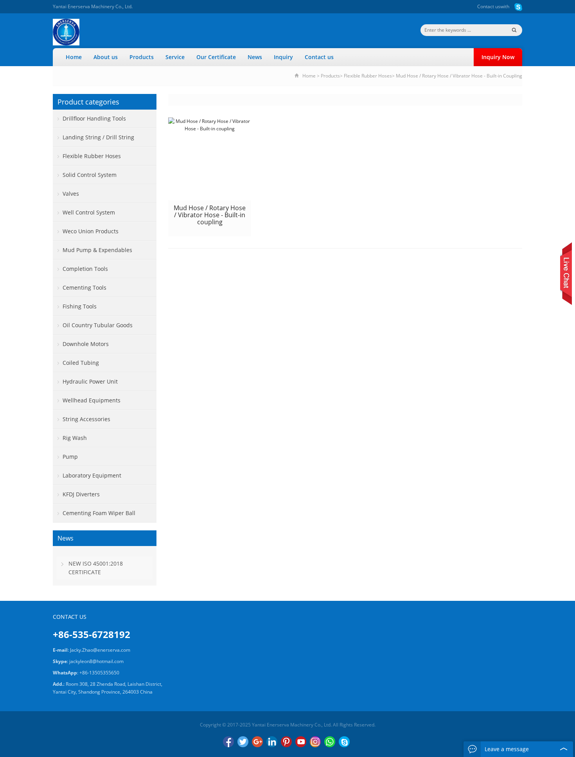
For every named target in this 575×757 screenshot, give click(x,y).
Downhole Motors (86, 344)
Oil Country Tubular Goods (98, 325)
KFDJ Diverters (81, 494)
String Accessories (86, 419)
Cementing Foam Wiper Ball (99, 513)
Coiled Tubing (81, 362)
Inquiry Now (498, 57)
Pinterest (286, 741)
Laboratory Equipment (92, 475)
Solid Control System (90, 174)
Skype (344, 741)
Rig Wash (75, 438)
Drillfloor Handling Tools (94, 118)
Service (175, 57)
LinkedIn (271, 741)
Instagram (315, 741)
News (255, 57)
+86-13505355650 (99, 672)
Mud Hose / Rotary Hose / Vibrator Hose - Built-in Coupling (459, 75)
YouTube (300, 741)
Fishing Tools (80, 306)
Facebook (228, 741)
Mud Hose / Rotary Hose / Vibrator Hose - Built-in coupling (210, 215)
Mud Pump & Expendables (97, 250)
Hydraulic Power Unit (90, 381)
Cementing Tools (84, 287)
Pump (70, 456)
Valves (71, 193)
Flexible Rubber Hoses (368, 75)
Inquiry (283, 57)
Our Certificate (216, 57)
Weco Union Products (91, 231)
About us (105, 57)
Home (74, 57)
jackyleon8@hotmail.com (96, 661)
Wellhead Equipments (91, 400)
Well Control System (89, 212)
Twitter (242, 741)
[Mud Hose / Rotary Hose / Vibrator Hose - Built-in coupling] (209, 158)
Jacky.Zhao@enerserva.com (100, 650)
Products (141, 57)
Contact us (488, 6)
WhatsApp (329, 741)
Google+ (257, 741)
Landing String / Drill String (98, 137)
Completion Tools (85, 268)
